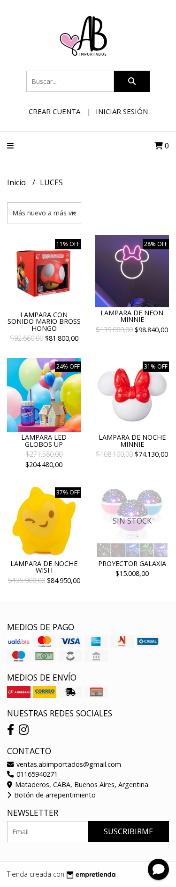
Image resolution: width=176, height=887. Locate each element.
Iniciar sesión (122, 111)
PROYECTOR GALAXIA (132, 563)
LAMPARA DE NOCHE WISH (43, 567)
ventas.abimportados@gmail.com (68, 764)
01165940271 (36, 774)
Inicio (17, 182)
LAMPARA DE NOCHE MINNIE (132, 440)
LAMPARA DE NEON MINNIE (131, 316)
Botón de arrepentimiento (54, 794)
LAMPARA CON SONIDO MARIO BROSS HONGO (44, 321)
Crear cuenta (54, 111)
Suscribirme (128, 831)
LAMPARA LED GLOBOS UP (44, 440)
